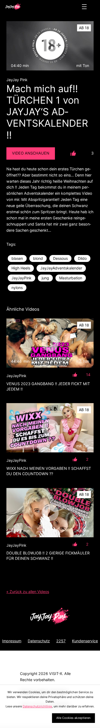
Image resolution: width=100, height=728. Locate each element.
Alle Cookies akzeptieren (73, 718)
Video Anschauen (30, 153)
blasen (17, 258)
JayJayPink (21, 278)
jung (45, 278)
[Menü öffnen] (84, 7)
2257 (61, 641)
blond (38, 258)
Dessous (60, 258)
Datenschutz (39, 641)
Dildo (82, 258)
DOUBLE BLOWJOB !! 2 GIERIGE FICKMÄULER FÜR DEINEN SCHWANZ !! (48, 556)
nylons (17, 287)
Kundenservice (85, 641)
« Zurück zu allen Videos (27, 591)
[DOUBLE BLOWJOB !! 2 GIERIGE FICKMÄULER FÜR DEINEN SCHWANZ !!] (50, 512)
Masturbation (70, 278)
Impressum (11, 641)
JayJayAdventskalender (61, 268)
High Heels (20, 268)
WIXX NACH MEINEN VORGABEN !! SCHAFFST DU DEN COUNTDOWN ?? (48, 471)
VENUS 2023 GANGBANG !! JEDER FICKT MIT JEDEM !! (48, 386)
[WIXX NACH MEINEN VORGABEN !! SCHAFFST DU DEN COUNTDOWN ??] (50, 427)
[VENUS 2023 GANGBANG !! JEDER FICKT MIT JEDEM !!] (50, 343)
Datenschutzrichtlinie (37, 706)
